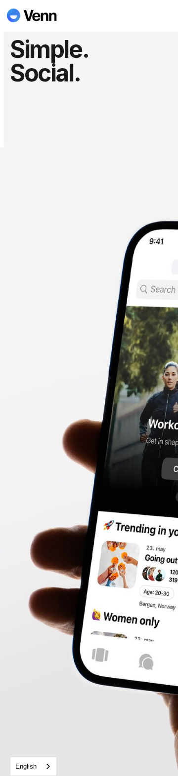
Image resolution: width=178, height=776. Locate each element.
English (26, 766)
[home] (37, 15)
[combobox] (33, 766)
